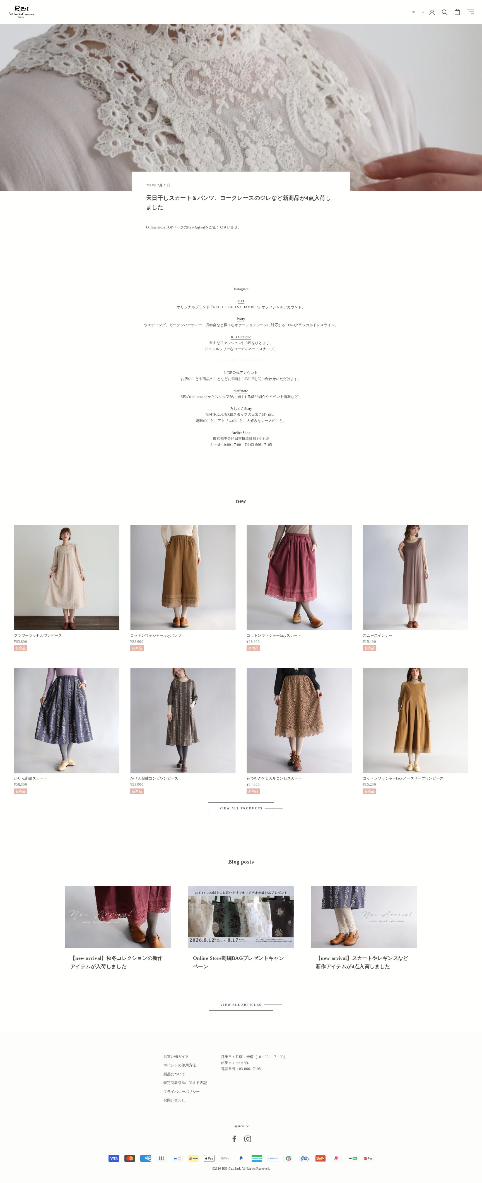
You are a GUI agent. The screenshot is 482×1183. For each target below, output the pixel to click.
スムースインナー (377, 635)
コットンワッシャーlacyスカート (274, 635)
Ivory (241, 319)
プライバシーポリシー (181, 1092)
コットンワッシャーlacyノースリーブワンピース (403, 778)
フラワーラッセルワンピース (38, 635)
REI (241, 301)
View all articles (240, 1004)
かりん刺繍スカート (30, 778)
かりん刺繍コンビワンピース (154, 778)
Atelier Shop (241, 433)
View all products (241, 808)
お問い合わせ (174, 1100)
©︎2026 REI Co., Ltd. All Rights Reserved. (241, 1168)
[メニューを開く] (470, 11)
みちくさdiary (241, 409)
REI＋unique (241, 337)
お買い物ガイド (176, 1056)
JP (413, 12)
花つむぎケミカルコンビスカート (274, 778)
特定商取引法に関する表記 (185, 1083)
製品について (174, 1074)
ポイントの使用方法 (179, 1065)
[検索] (445, 12)
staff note (241, 391)
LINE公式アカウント (241, 373)
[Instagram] (247, 1139)
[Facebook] (234, 1139)
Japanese (238, 1125)
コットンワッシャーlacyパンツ (155, 635)
